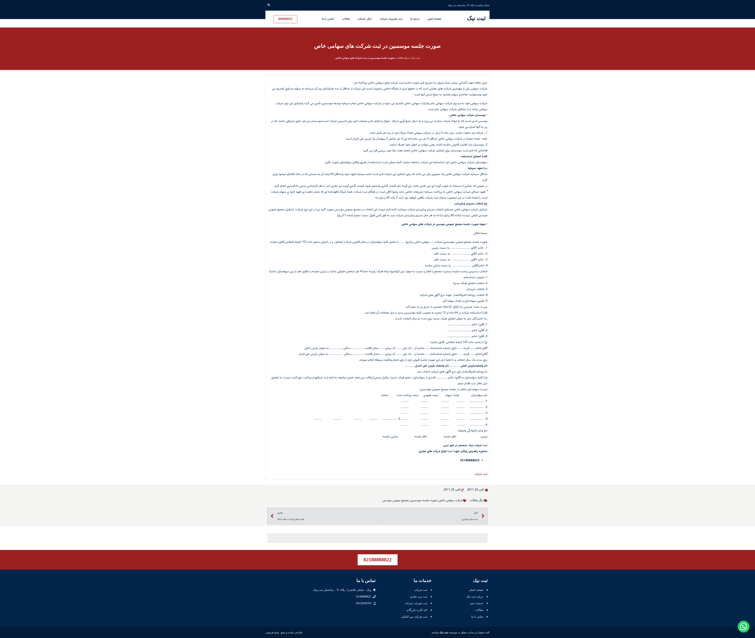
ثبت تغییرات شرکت (391, 19)
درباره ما (415, 19)
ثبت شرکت (481, 474)
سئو (283, 632)
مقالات (346, 19)
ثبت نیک (476, 18)
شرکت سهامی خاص (451, 500)
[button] (268, 5)
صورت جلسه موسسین (423, 500)
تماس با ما (328, 19)
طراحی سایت (294, 632)
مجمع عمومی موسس (395, 500)
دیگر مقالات (403, 58)
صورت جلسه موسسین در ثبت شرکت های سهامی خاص (377, 46)
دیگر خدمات (365, 19)
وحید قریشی (272, 632)
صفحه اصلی (434, 19)
